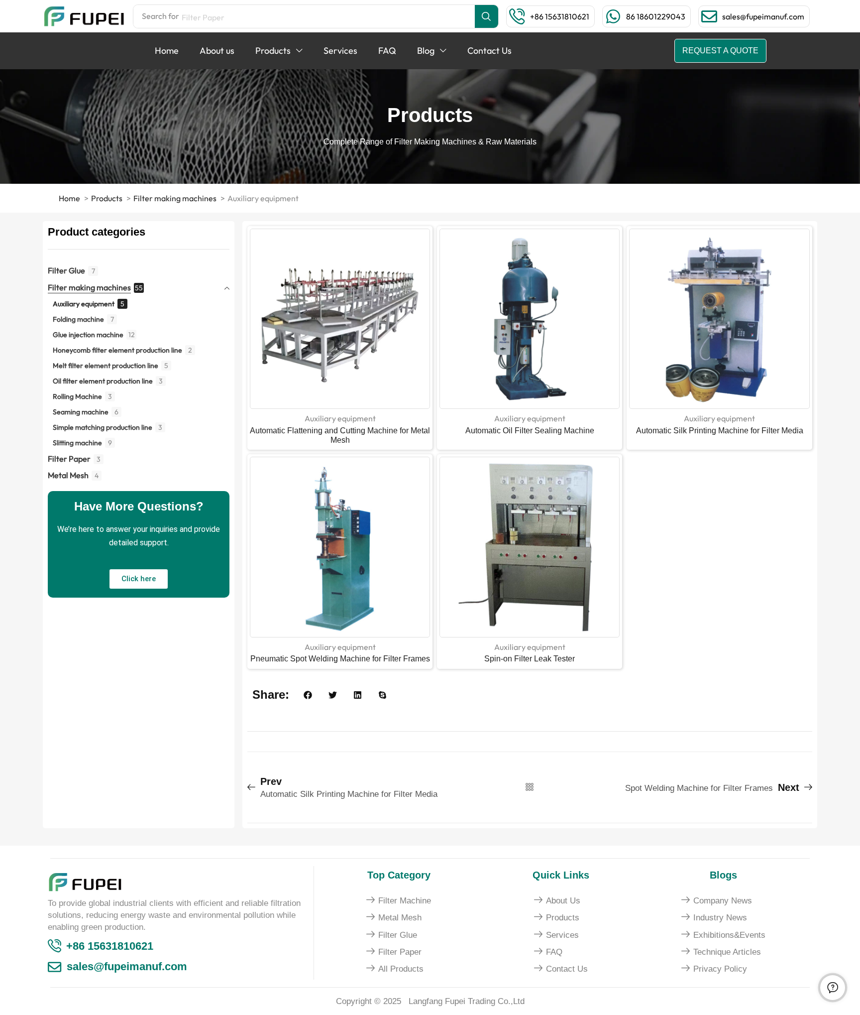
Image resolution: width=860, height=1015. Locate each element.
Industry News (720, 917)
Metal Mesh (68, 475)
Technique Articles (727, 952)
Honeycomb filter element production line (117, 350)
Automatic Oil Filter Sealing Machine (529, 430)
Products (562, 917)
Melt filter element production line (105, 365)
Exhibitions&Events (729, 935)
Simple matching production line (102, 427)
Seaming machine (80, 411)
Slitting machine (77, 442)
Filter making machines (89, 287)
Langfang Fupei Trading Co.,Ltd (467, 1001)
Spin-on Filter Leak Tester (529, 658)
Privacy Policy (720, 969)
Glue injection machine (88, 334)
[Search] (486, 16)
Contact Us (567, 969)
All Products (401, 969)
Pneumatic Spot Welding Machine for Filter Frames (340, 658)
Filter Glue (66, 270)
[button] (559, 16)
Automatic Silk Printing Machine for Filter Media (719, 430)
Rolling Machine (77, 396)
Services (562, 935)
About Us (563, 900)
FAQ (554, 952)
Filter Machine (404, 900)
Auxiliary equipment (83, 303)
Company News (722, 900)
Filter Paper (69, 459)
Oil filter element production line (103, 381)
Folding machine (78, 319)
